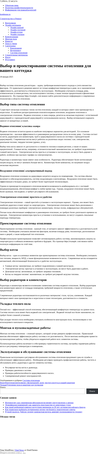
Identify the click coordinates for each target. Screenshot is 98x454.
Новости (9, 41)
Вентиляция (10, 23)
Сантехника (10, 46)
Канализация (16, 48)
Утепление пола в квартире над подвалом (21, 385)
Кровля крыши (11, 37)
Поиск (3, 387)
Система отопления (18, 53)
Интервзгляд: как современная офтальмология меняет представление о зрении (39, 403)
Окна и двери (11, 43)
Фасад (7, 57)
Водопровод (15, 50)
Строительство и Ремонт (11, 19)
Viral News (19, 450)
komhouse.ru (5, 14)
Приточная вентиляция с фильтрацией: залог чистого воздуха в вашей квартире (37, 383)
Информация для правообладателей (20, 10)
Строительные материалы (16, 55)
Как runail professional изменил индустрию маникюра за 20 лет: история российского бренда (45, 407)
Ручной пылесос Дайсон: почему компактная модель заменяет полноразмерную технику (43, 412)
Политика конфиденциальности (19, 8)
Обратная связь (11, 5)
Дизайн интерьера (13, 25)
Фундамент (10, 60)
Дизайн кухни (16, 32)
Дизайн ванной (17, 27)
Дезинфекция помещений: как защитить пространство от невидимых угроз (38, 405)
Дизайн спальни (17, 34)
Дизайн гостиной (17, 30)
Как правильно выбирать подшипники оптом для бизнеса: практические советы (40, 409)
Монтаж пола (11, 39)
